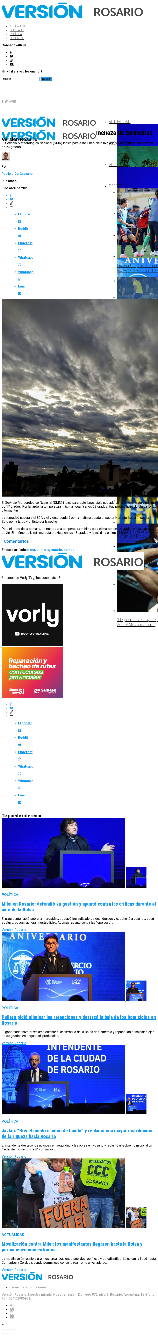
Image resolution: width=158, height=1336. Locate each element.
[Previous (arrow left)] (3, 1333)
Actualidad (18, 26)
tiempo (69, 550)
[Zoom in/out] (15, 1329)
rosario (56, 550)
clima (31, 550)
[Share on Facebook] (83, 195)
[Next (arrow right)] (7, 1333)
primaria (43, 550)
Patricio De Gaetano (17, 174)
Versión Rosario (14, 930)
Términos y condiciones (28, 1287)
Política (16, 34)
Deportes (17, 38)
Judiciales (17, 30)
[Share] (7, 1329)
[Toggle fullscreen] (11, 1329)
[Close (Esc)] (3, 1329)
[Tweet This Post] (83, 199)
